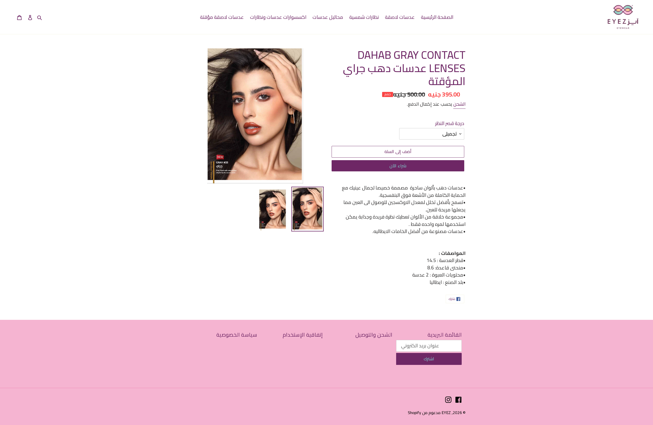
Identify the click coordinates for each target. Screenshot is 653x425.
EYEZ (446, 412)
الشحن (459, 104)
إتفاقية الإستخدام (303, 335)
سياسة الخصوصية (236, 335)
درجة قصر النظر (449, 123)
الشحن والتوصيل (373, 335)
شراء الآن (398, 166)
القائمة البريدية (445, 335)
